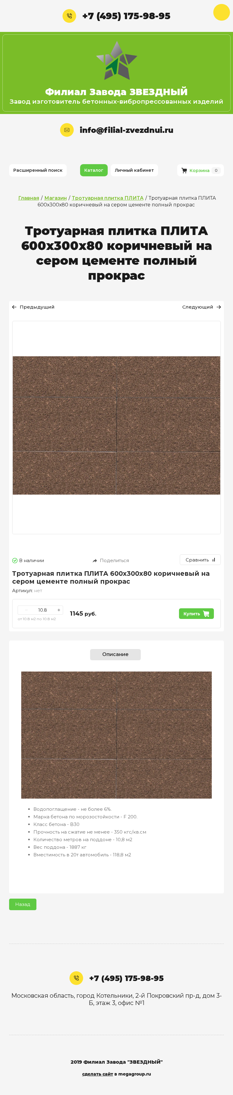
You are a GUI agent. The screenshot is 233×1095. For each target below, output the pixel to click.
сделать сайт (97, 1074)
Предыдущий (37, 307)
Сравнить (197, 560)
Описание (115, 654)
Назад (22, 904)
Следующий (197, 307)
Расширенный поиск (37, 170)
